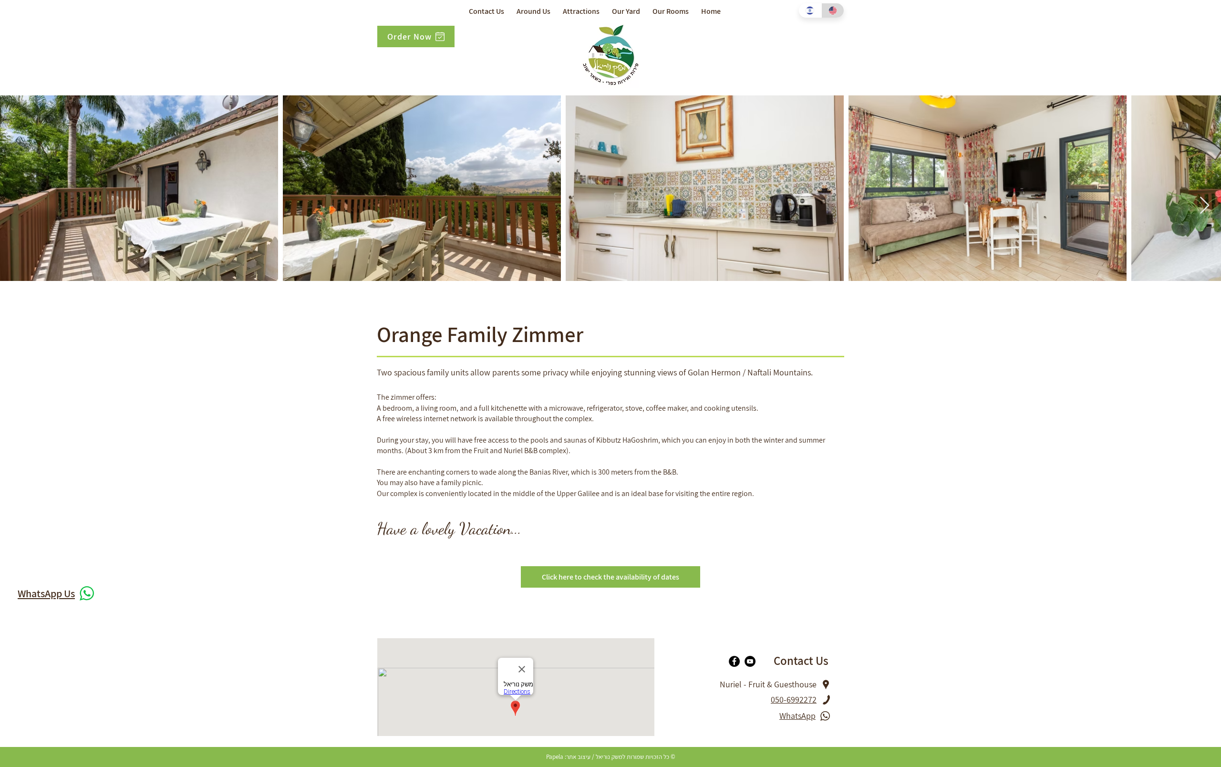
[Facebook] (734, 661)
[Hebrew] (810, 10)
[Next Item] (1204, 206)
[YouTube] (750, 661)
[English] (832, 10)
